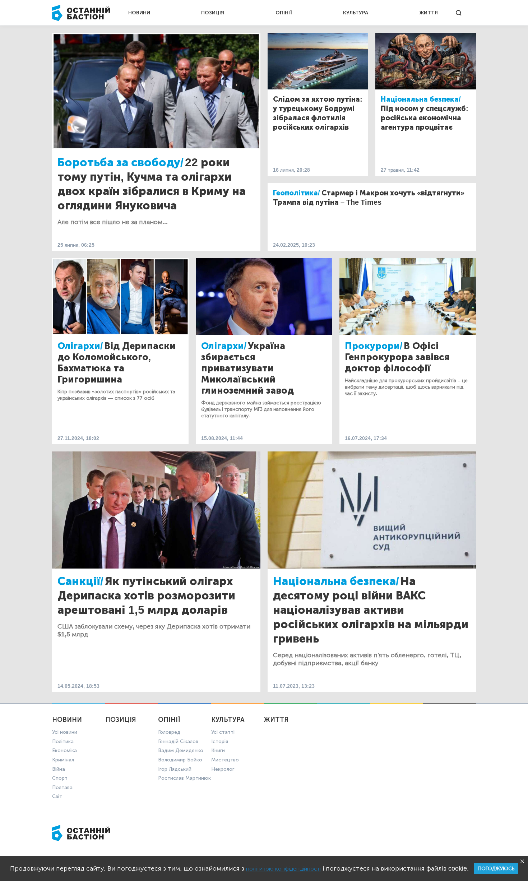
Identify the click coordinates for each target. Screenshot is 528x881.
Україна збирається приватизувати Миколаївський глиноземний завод (247, 368)
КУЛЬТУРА (355, 13)
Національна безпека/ (421, 99)
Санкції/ (80, 581)
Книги (218, 750)
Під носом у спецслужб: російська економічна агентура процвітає (424, 117)
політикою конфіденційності (283, 868)
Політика (63, 741)
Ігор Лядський (174, 769)
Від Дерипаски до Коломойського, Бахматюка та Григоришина (116, 362)
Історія (219, 741)
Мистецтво (225, 760)
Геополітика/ (296, 193)
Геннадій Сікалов (178, 741)
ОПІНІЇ (283, 13)
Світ (57, 796)
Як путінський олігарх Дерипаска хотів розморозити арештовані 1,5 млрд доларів (146, 595)
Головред (169, 732)
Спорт (60, 778)
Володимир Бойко (180, 760)
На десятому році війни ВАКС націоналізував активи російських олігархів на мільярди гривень (370, 609)
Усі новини (64, 732)
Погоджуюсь (496, 869)
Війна (58, 769)
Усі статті (223, 732)
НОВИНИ (139, 13)
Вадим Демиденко (180, 750)
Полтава (62, 787)
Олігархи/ (80, 346)
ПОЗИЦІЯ (212, 13)
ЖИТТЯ (428, 13)
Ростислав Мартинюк (184, 778)
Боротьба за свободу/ (120, 162)
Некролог (222, 769)
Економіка (64, 750)
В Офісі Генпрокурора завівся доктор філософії (397, 357)
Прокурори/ (373, 346)
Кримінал (63, 760)
